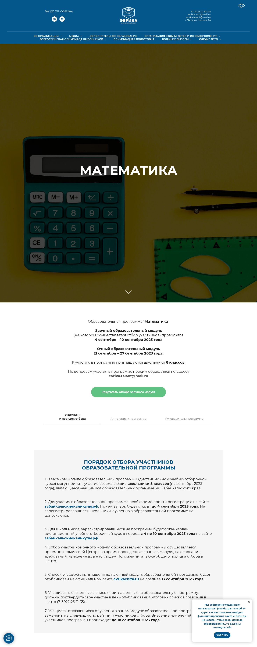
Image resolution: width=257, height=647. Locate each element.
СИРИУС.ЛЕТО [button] (209, 39)
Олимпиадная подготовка (133, 39)
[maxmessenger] (62, 20)
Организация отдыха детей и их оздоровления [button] (181, 36)
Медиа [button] (74, 36)
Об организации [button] (46, 36)
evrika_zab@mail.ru (199, 14)
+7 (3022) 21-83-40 (201, 11)
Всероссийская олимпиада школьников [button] (72, 39)
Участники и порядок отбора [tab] (72, 416)
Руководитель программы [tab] (184, 418)
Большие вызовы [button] (175, 39)
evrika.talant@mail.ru (198, 17)
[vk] (54, 20)
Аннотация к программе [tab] (128, 418)
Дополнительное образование (113, 36)
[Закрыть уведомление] (249, 602)
